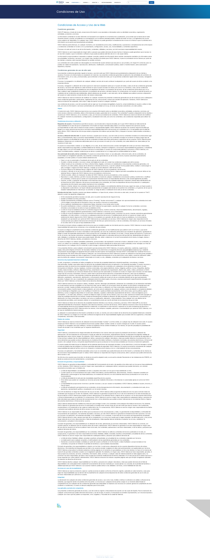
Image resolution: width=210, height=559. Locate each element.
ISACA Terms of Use (62, 549)
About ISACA (60, 544)
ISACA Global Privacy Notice (64, 550)
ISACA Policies (61, 547)
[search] (128, 2)
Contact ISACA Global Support (65, 525)
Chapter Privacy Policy (63, 553)
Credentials (60, 535)
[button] (76, 2)
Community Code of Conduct (65, 545)
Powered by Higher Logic (105, 557)
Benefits (59, 533)
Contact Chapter (61, 522)
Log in (151, 2)
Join (58, 532)
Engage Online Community (64, 515)
